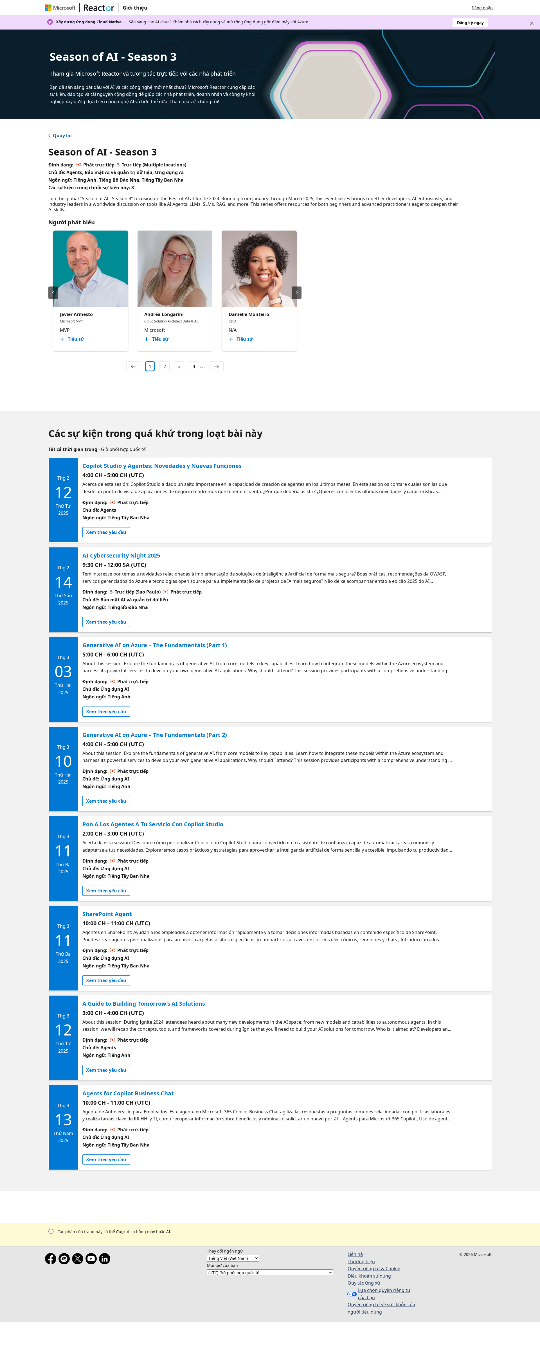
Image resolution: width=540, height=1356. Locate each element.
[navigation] (133, 366)
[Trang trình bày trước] (53, 292)
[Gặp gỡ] (65, 1260)
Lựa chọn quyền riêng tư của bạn (384, 1294)
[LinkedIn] (105, 1260)
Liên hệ (355, 1254)
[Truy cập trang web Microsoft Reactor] (99, 7)
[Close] (531, 23)
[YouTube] (92, 1260)
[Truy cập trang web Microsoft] (61, 7)
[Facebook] (51, 1260)
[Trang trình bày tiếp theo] (297, 292)
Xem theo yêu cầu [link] (106, 532)
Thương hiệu (361, 1261)
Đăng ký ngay (470, 22)
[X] (79, 1260)
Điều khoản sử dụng (369, 1276)
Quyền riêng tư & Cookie (374, 1268)
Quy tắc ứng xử (364, 1283)
